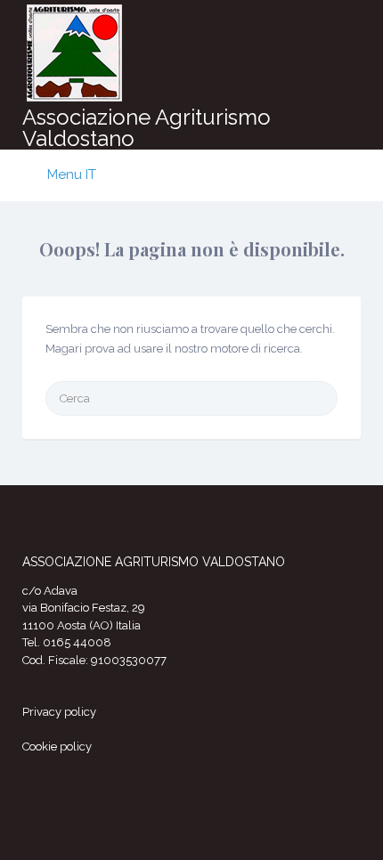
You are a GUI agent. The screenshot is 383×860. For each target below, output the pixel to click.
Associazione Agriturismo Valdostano (146, 127)
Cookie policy (57, 746)
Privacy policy (59, 711)
